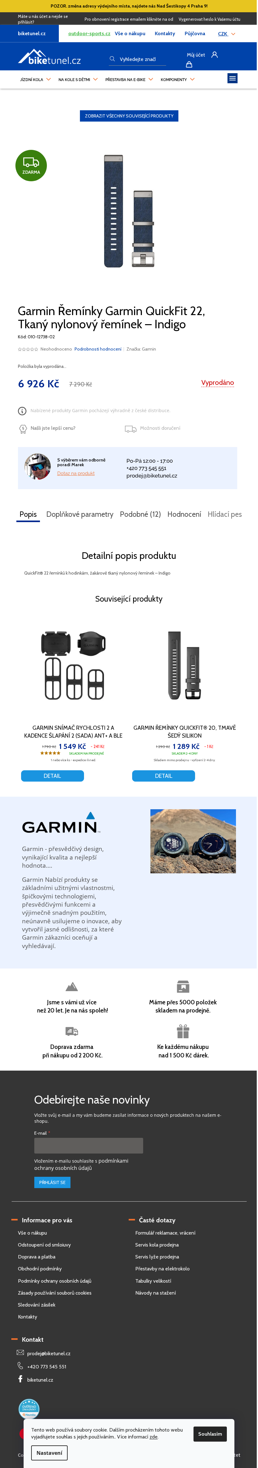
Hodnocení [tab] (184, 514)
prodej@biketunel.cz (151, 475)
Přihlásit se (52, 1182)
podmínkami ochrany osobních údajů (81, 1164)
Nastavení (49, 1452)
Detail (52, 775)
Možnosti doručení (160, 428)
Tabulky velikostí (153, 1281)
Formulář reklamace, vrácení (165, 1233)
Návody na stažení (155, 1293)
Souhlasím (210, 1434)
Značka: (141, 349)
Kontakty (165, 33)
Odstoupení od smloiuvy (44, 1245)
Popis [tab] (28, 514)
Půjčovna (195, 33)
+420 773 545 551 (146, 468)
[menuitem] (35, 78)
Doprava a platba (36, 1257)
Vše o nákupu (130, 33)
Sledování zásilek (36, 1305)
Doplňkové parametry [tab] (80, 514)
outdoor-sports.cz (89, 33)
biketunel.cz (40, 1380)
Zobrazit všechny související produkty (129, 116)
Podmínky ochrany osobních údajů (54, 1281)
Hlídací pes (225, 514)
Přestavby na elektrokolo (162, 1269)
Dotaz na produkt (76, 473)
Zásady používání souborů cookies (55, 1293)
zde (153, 1437)
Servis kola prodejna (157, 1245)
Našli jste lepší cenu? (53, 428)
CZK (223, 34)
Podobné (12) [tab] (140, 514)
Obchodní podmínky (40, 1269)
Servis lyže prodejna (157, 1257)
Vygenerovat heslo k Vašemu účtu (209, 19)
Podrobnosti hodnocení (98, 349)
